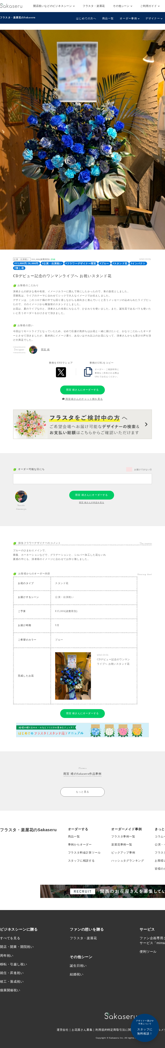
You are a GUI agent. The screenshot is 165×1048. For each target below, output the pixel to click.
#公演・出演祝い (52, 263)
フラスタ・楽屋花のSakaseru (17, 17)
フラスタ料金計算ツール (84, 852)
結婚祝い (76, 974)
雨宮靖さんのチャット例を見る (84, 399)
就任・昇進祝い (12, 973)
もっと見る (82, 791)
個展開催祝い (10, 990)
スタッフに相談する (81, 860)
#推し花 (19, 268)
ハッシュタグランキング (127, 860)
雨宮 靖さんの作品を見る (91, 502)
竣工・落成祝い (12, 981)
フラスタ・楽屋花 (94, 5)
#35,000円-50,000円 (26, 263)
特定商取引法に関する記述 (125, 1029)
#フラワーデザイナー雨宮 (81, 263)
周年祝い (6, 955)
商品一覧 (108, 18)
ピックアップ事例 (123, 852)
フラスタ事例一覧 (123, 836)
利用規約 (101, 1029)
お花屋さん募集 (82, 1029)
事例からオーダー (80, 844)
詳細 (53, 259)
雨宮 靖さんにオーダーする (82, 389)
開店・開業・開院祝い (17, 946)
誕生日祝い (78, 965)
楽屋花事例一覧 (121, 844)
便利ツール (148, 951)
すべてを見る (10, 938)
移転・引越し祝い (13, 964)
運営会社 (63, 1029)
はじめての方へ (86, 18)
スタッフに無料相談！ (145, 1027)
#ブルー (104, 263)
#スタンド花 (120, 263)
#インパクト (138, 263)
